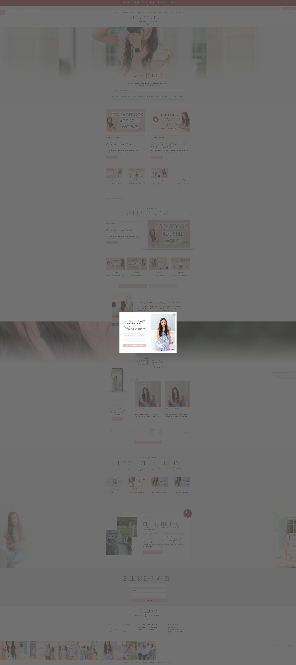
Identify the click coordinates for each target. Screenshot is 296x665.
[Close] (174, 314)
